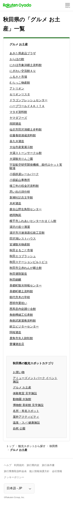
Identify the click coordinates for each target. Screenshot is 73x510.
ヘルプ (7, 465)
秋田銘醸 (15, 279)
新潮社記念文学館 (21, 197)
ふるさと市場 (18, 76)
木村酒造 (15, 203)
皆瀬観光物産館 (20, 244)
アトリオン (17, 88)
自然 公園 (19, 428)
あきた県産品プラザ (23, 53)
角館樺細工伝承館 (21, 314)
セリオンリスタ (20, 94)
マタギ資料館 (18, 112)
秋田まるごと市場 (21, 250)
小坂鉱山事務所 (20, 180)
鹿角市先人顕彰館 (21, 338)
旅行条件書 (48, 465)
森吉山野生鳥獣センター (26, 209)
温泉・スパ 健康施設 (26, 422)
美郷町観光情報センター (26, 285)
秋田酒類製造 (18, 273)
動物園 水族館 (22, 399)
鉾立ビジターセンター (24, 326)
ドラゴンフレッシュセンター (28, 100)
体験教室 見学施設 (25, 393)
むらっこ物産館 (20, 82)
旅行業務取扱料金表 (15, 471)
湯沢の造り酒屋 (20, 226)
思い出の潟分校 (20, 191)
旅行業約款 (33, 465)
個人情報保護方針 (39, 471)
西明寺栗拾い (18, 303)
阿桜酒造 (15, 332)
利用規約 (19, 465)
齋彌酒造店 (17, 344)
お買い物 (19, 372)
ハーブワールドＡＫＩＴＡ (27, 106)
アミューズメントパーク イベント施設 (35, 379)
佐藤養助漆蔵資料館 (23, 135)
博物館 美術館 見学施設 (28, 405)
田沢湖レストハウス (23, 238)
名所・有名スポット (26, 410)
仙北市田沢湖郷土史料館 (26, 129)
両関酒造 (15, 123)
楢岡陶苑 (15, 215)
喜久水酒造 (17, 141)
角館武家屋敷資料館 (23, 320)
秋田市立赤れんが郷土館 (26, 267)
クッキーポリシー (14, 477)
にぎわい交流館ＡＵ (23, 70)
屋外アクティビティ (26, 416)
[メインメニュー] (67, 5)
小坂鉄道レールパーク (24, 174)
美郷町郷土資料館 (21, 291)
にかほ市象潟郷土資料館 (26, 65)
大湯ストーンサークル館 (26, 153)
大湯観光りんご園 (21, 158)
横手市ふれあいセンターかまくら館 (33, 221)
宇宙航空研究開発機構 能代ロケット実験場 (36, 166)
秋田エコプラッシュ (23, 256)
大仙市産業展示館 (21, 147)
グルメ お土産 (22, 387)
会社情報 (57, 471)
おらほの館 (17, 59)
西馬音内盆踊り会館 (23, 308)
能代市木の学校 (20, 297)
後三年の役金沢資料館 (24, 185)
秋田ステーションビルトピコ (28, 262)
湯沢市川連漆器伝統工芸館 (27, 232)
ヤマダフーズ (18, 117)
